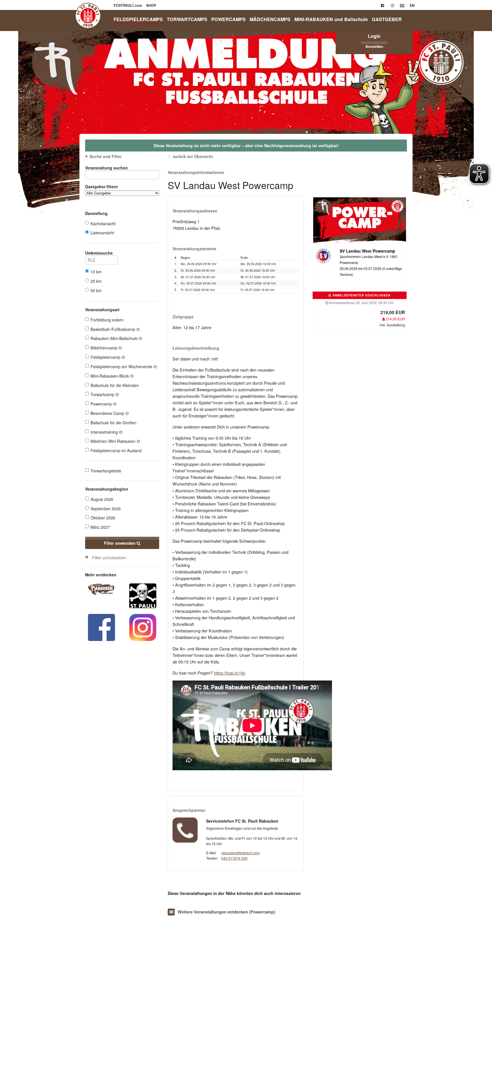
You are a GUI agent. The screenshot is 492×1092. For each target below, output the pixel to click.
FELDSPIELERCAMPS (138, 19)
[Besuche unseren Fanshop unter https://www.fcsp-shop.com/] (142, 595)
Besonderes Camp (108, 413)
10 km (96, 271)
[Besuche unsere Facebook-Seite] (382, 5)
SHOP (151, 5)
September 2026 (106, 508)
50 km (96, 290)
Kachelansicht (103, 223)
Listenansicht (102, 232)
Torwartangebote (106, 471)
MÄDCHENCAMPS (270, 19)
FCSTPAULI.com (128, 5)
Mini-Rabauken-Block (110, 376)
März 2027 (100, 527)
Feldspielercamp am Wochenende (122, 366)
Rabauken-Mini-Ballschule (115, 338)
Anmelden (374, 46)
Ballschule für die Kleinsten (115, 385)
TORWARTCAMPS (187, 19)
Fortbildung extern (107, 320)
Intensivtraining (105, 432)
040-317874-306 (234, 858)
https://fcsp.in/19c (229, 673)
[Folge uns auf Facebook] (101, 626)
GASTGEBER (387, 19)
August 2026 (102, 499)
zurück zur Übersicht (193, 156)
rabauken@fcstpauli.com (240, 852)
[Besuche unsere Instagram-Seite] (392, 5)
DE (402, 5)
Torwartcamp (103, 394)
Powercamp (102, 404)
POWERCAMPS (228, 19)
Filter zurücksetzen (109, 557)
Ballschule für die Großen (113, 422)
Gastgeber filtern (101, 186)
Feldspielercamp (106, 357)
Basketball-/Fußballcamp (113, 329)
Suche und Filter (105, 156)
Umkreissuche (99, 253)
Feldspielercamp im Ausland (116, 450)
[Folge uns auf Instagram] (142, 626)
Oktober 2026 (103, 518)
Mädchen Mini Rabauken (114, 441)
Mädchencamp (104, 348)
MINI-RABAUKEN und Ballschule (331, 19)
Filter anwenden (120, 543)
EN (412, 5)
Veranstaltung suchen (106, 168)
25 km (96, 281)
